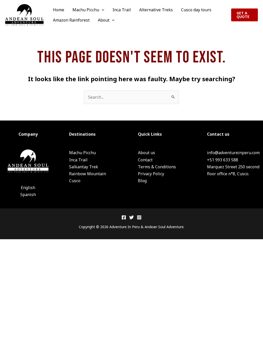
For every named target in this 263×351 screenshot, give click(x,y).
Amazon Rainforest (71, 20)
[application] (101, 10)
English (28, 187)
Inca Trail (121, 10)
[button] (244, 14)
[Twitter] (131, 217)
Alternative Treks (156, 10)
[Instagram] (139, 217)
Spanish (28, 194)
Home (58, 10)
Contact (145, 160)
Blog (142, 180)
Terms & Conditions (157, 167)
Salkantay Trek (83, 167)
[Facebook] (123, 217)
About (103, 20)
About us (146, 152)
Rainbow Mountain (87, 174)
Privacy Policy (151, 174)
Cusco (74, 180)
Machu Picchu (85, 10)
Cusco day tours (196, 10)
